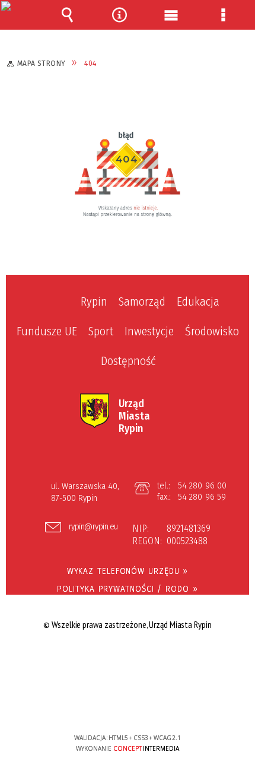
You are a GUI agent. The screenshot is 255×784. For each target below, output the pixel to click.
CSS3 (126, 703)
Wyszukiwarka (67, 15)
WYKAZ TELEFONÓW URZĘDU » (128, 571)
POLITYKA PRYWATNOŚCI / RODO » (127, 588)
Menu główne (171, 15)
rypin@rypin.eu (93, 527)
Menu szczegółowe (223, 15)
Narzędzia (119, 15)
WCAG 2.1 (163, 702)
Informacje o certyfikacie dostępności (128, 661)
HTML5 (109, 703)
